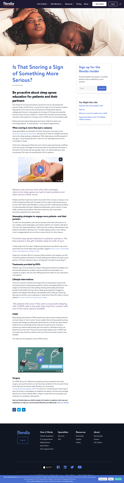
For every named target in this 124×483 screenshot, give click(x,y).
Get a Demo (100, 4)
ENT (59, 439)
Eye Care (61, 436)
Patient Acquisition (46, 436)
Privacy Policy (70, 475)
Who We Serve (56, 4)
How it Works (42, 4)
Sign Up (82, 109)
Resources (68, 4)
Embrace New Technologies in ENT (91, 106)
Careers (96, 439)
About (86, 4)
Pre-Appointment (46, 439)
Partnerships (98, 436)
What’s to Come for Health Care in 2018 (93, 113)
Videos (78, 443)
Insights (78, 439)
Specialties (63, 432)
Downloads (80, 436)
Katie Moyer (19, 85)
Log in (113, 4)
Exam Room (44, 446)
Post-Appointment (46, 449)
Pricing (78, 4)
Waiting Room (45, 443)
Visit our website (63, 402)
